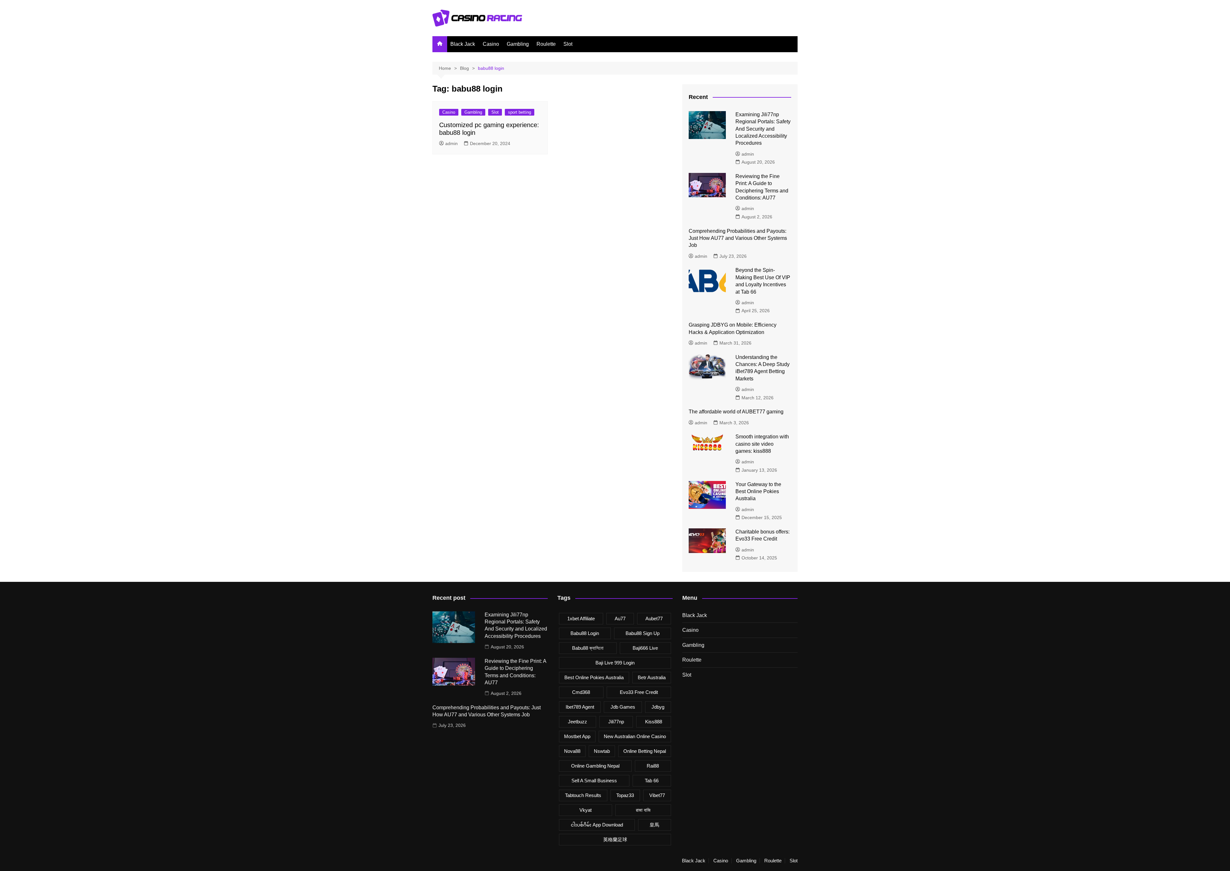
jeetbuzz (577, 721)
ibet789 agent (580, 707)
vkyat (585, 810)
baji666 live (645, 648)
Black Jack (462, 44)
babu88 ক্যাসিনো (587, 648)
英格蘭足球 (615, 839)
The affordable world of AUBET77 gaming (736, 411)
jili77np (616, 721)
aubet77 (654, 618)
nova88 (572, 751)
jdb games (623, 707)
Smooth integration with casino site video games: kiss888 (762, 444)
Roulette (546, 44)
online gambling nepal (595, 766)
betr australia (652, 677)
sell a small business (594, 780)
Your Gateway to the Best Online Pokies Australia (758, 491)
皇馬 (654, 824)
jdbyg (658, 707)
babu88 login (584, 633)
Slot (567, 44)
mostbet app (577, 736)
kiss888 (653, 721)
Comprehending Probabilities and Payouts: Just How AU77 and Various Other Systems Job (738, 238)
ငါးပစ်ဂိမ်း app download (597, 824)
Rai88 (653, 766)
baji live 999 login (615, 662)
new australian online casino (635, 736)
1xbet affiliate (581, 618)
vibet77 (657, 795)
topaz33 (625, 795)
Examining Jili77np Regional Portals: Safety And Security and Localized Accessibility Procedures (763, 129)
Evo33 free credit (639, 692)
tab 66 (652, 780)
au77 (620, 618)
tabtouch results (583, 795)
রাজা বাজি (643, 810)
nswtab (602, 751)
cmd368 (581, 692)
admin (451, 143)
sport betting (519, 112)
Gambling (518, 44)
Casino (491, 44)
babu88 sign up (643, 633)
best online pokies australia (594, 677)
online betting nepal (644, 751)
